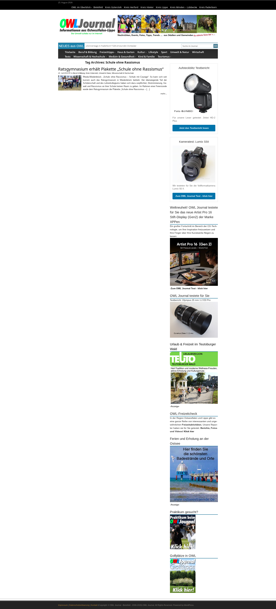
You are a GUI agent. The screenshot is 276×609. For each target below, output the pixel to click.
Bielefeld (98, 7)
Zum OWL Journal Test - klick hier (194, 196)
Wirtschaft (198, 51)
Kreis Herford (131, 7)
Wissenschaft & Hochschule (89, 56)
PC (69, 73)
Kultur (141, 51)
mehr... (164, 93)
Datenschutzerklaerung (79, 605)
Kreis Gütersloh (113, 7)
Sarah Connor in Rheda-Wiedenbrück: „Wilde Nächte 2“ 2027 (114, 45)
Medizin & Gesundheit (121, 56)
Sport (164, 51)
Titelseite (70, 51)
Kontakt (94, 605)
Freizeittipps (107, 51)
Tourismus (163, 56)
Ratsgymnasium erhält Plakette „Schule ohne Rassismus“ (111, 69)
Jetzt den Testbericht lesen (194, 128)
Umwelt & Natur (179, 51)
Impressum (63, 605)
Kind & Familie (146, 56)
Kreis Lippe (162, 7)
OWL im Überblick (81, 7)
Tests (67, 56)
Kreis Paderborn (208, 7)
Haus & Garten (125, 51)
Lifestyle (153, 51)
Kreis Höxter (147, 7)
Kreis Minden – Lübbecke (183, 7)
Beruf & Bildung (87, 51)
